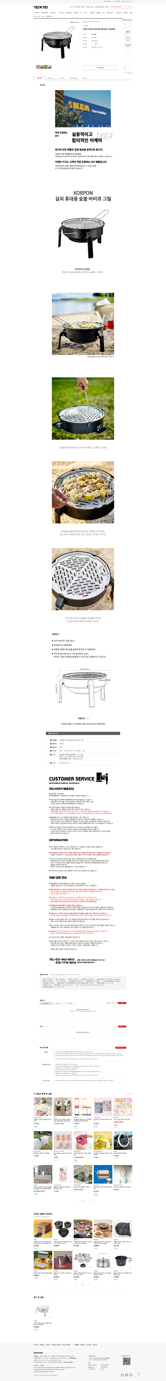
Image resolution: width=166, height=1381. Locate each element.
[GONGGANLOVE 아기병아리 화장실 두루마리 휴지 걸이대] (103, 1145)
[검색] (130, 7)
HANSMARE (77, 1151)
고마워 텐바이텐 (91, 1369)
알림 (114, 1)
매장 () (70, 1003)
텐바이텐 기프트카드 (92, 1365)
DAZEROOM (77, 1185)
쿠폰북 (102, 1369)
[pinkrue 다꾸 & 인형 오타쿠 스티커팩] (123, 1112)
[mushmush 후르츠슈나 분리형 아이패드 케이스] (103, 1112)
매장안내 (95, 1345)
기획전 (88, 7)
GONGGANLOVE (98, 1151)
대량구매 (77, 7)
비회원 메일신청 (104, 1367)
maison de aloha (59, 1151)
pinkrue (116, 1117)
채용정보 (42, 1345)
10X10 (41, 7)
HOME (35, 16)
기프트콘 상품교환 (105, 1365)
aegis (115, 1151)
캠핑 (39, 16)
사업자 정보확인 (72, 1358)
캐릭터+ (83, 7)
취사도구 (43, 16)
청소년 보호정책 (66, 1345)
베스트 (92, 7)
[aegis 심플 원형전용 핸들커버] (123, 1145)
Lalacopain (37, 1151)
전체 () (46, 1003)
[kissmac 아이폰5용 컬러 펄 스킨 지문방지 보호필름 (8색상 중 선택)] (83, 1113)
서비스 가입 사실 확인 (68, 1362)
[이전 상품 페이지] (75, 1201)
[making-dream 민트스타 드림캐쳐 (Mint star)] (123, 1178)
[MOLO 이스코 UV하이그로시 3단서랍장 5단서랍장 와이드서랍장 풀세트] (43, 1180)
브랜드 (107, 7)
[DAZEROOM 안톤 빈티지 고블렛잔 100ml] (83, 1178)
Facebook (128, 73)
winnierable (57, 1185)
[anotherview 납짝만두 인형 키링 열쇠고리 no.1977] (43, 1112)
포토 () (58, 1003)
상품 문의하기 (122, 1026)
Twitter (126, 73)
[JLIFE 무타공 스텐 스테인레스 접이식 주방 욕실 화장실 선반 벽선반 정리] (63, 1111)
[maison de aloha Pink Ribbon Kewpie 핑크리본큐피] (63, 1146)
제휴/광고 (82, 1345)
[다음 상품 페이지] (91, 1201)
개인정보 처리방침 (56, 1345)
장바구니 (128, 1)
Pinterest (131, 73)
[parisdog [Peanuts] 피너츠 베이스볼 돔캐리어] (103, 1181)
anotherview (37, 1117)
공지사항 (89, 1345)
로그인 (105, 1)
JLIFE (55, 1117)
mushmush (97, 1117)
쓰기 (128, 40)
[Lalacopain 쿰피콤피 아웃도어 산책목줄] (43, 1144)
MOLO (35, 1185)
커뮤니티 (71, 7)
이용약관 (47, 1345)
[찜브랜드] (84, 26)
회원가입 (109, 1)
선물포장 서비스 (91, 1367)
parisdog (96, 1185)
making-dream (118, 1185)
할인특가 (101, 7)
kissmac (76, 1117)
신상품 (97, 7)
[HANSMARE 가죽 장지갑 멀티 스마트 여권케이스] (83, 1147)
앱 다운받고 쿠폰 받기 (125, 1356)
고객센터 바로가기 (91, 1356)
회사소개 (36, 1345)
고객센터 (123, 1)
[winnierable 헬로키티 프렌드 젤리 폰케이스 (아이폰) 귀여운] (63, 1179)
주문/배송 (118, 1)
